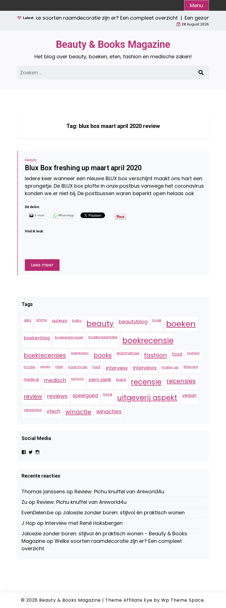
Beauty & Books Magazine (113, 44)
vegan (189, 395)
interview (117, 368)
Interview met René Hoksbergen (84, 523)
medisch (55, 380)
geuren (45, 367)
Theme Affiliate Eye (128, 600)
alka (27, 320)
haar (59, 367)
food (177, 354)
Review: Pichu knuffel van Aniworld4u (119, 491)
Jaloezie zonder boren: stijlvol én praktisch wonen (124, 512)
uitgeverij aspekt (147, 397)
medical (31, 379)
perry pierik (100, 379)
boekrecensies (45, 355)
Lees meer (42, 265)
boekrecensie (148, 340)
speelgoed (85, 395)
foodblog (193, 353)
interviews (145, 368)
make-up (170, 367)
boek (156, 320)
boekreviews (80, 353)
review (33, 396)
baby (77, 320)
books (103, 355)
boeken (181, 323)
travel (107, 394)
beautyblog (133, 321)
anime (41, 320)
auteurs (59, 320)
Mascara (191, 367)
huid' (96, 367)
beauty (31, 160)
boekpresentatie (102, 337)
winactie (78, 412)
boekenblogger (69, 337)
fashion (155, 355)
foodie (29, 367)
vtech (53, 411)
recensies (181, 381)
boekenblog (37, 338)
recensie (146, 382)
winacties (109, 411)
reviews (57, 396)
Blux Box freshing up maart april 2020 (83, 168)
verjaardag (33, 410)
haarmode (77, 367)
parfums (77, 379)
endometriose (128, 353)
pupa (121, 379)
